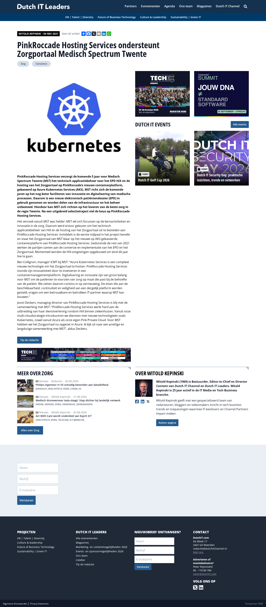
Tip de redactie (29, 340)
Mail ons (198, 552)
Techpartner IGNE (254, 603)
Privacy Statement (39, 603)
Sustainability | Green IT (32, 551)
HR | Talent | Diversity (31, 538)
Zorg (23, 63)
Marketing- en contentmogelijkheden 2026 (101, 547)
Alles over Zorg (30, 430)
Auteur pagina (167, 422)
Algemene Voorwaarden (15, 603)
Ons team (82, 555)
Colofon (80, 560)
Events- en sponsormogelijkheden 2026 (99, 551)
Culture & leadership (30, 542)
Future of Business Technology (35, 547)
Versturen (26, 500)
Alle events (239, 124)
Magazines (82, 542)
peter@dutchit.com (204, 574)
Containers (41, 63)
